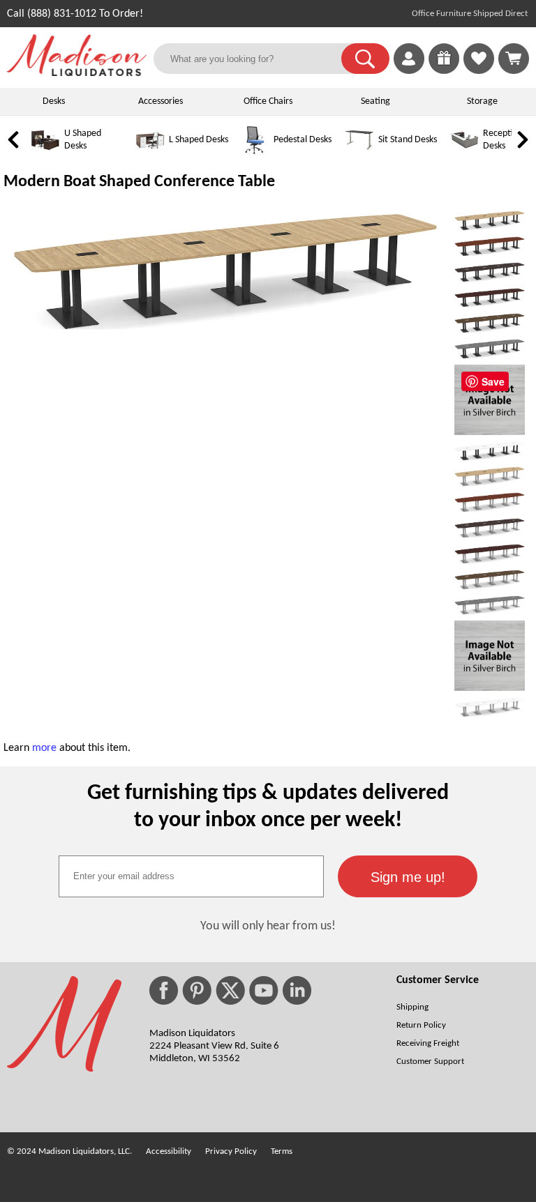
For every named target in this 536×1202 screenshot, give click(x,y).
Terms (281, 1151)
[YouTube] (263, 990)
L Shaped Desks (198, 140)
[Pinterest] (196, 990)
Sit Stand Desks (407, 140)
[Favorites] (478, 71)
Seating (375, 101)
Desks (54, 101)
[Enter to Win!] (444, 71)
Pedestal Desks (303, 140)
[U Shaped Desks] (45, 151)
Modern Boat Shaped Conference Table (139, 182)
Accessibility (168, 1151)
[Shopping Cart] (513, 58)
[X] (230, 990)
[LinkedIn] (297, 990)
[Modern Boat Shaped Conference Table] (225, 330)
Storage (482, 101)
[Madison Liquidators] (77, 73)
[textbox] (191, 876)
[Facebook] (163, 990)
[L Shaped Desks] (150, 151)
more (44, 748)
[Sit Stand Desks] (359, 151)
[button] (365, 58)
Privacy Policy (231, 1151)
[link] (513, 58)
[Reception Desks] (464, 151)
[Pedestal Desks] (255, 151)
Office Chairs (268, 101)
